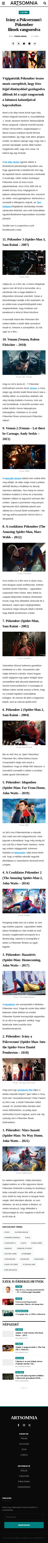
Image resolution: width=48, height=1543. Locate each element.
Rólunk (24, 1470)
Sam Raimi (39, 1259)
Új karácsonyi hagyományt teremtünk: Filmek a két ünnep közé (29, 1303)
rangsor (25, 1259)
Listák (24, 12)
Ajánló (19, 1329)
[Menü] (5, 3)
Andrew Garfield (13, 1237)
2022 (8, 1232)
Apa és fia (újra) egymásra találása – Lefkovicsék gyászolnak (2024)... (30, 1376)
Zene (24, 1449)
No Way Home (11, 1254)
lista (24, 1243)
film (28, 1237)
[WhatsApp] (24, 43)
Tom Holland (29, 1264)
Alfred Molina (22, 1232)
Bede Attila (23, 1338)
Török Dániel (20, 36)
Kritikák (19, 1358)
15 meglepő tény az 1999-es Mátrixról (30, 1314)
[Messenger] (29, 43)
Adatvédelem (24, 1487)
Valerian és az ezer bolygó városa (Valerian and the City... (28, 1362)
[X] (18, 43)
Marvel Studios (25, 1248)
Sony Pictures (12, 1264)
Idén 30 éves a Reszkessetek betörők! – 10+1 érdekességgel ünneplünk (29, 1291)
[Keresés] (43, 3)
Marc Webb (37, 1243)
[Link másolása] (35, 43)
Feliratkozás (24, 1525)
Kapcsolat (24, 1476)
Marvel (9, 1248)
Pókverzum (10, 1259)
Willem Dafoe (11, 1270)
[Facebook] (13, 43)
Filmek (24, 1438)
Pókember (27, 1254)
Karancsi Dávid (25, 1366)
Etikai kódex (24, 1481)
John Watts (11, 1243)
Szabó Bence (24, 1381)
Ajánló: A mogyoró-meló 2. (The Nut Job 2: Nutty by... (30, 1348)
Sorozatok (24, 1444)
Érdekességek (21, 1311)
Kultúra (24, 1455)
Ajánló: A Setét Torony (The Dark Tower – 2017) (29, 1334)
